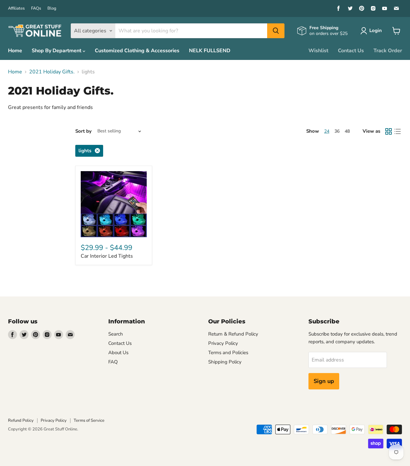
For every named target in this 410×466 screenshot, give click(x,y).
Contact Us (351, 50)
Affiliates (16, 8)
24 (326, 131)
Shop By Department (57, 50)
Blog (51, 8)
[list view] (397, 131)
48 (347, 131)
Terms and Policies (228, 352)
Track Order (387, 50)
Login (375, 30)
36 (337, 131)
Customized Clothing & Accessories (137, 50)
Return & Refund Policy (233, 334)
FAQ (113, 362)
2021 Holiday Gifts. (52, 72)
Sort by (83, 131)
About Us (118, 352)
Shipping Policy (225, 362)
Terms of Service (89, 420)
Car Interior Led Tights (107, 256)
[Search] (275, 30)
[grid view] (388, 131)
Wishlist (318, 50)
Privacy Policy (223, 343)
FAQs (36, 8)
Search (115, 334)
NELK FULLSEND (209, 50)
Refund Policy (21, 420)
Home (15, 50)
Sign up (324, 381)
